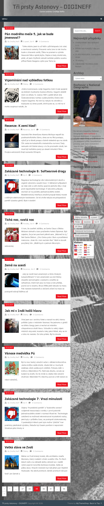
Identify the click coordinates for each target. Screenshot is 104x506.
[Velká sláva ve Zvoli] (12, 462)
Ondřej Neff (14, 41)
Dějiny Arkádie (81, 217)
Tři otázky (79, 60)
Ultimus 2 (79, 206)
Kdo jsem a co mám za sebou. (85, 161)
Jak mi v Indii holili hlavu (23, 310)
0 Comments (44, 41)
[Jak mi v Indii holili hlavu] (12, 325)
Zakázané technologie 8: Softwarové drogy (36, 171)
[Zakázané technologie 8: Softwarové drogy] (12, 186)
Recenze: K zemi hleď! (20, 125)
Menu (4, 19)
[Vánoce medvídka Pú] (12, 368)
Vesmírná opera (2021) (84, 189)
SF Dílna (78, 226)
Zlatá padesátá (81, 235)
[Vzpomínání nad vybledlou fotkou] (12, 94)
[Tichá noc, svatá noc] (12, 234)
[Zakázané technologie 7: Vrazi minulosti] (12, 413)
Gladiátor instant (82, 192)
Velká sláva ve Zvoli (19, 447)
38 (29, 489)
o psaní (94, 217)
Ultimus (78, 199)
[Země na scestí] (12, 280)
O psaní (26, 41)
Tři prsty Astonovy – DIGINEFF (52, 6)
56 (64, 489)
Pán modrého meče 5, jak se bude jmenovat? (29, 35)
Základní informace (83, 171)
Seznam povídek (82, 178)
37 (22, 489)
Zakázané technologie (84, 231)
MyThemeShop (82, 503)
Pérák (77, 222)
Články (25, 84)
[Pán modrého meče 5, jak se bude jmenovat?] (12, 52)
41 (51, 489)
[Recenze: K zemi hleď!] (12, 140)
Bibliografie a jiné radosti (85, 175)
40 (44, 489)
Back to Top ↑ (96, 503)
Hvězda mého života (83, 196)
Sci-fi (32, 41)
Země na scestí (15, 265)
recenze (87, 222)
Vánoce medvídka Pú (20, 353)
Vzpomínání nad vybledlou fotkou (29, 80)
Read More (61, 65)
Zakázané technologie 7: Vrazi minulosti (33, 398)
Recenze (26, 130)
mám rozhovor (90, 134)
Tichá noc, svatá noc (19, 219)
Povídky (26, 224)
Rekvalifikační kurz (83, 203)
